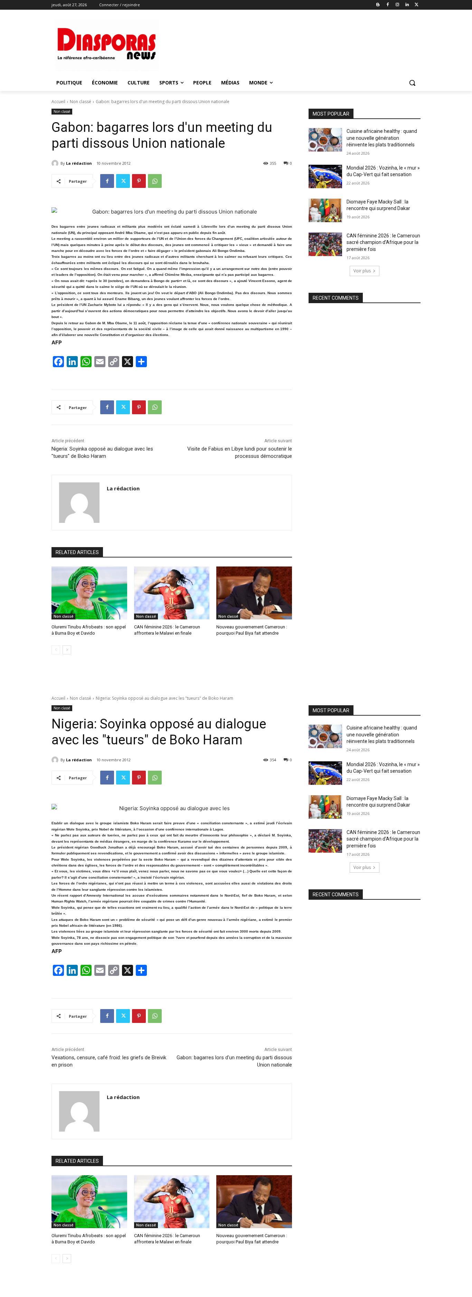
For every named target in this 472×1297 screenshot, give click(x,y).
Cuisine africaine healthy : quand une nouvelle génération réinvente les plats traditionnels (382, 137)
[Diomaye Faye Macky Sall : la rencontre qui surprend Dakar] (325, 210)
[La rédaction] (55, 163)
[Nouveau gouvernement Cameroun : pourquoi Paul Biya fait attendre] (254, 592)
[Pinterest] (139, 181)
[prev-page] (55, 649)
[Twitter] (417, 5)
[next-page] (67, 649)
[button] (412, 82)
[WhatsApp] (155, 181)
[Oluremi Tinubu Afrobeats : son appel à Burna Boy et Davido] (89, 592)
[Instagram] (398, 5)
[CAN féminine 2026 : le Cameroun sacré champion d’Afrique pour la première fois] (325, 244)
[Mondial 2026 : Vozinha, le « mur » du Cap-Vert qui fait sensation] (325, 176)
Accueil (58, 102)
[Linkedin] (407, 5)
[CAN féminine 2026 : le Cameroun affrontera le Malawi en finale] (172, 592)
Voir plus (362, 271)
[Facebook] (388, 5)
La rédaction (79, 163)
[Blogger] (378, 5)
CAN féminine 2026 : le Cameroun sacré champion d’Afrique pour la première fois (383, 242)
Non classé (80, 102)
